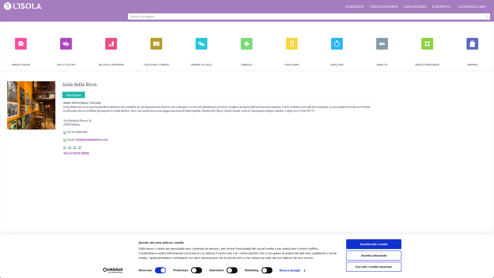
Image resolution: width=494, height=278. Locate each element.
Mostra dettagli (290, 270)
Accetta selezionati (374, 255)
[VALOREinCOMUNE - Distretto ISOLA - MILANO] (22, 6)
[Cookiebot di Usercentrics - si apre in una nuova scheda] (113, 270)
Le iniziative (355, 6)
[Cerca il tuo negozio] (487, 16)
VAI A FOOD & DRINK (76, 153)
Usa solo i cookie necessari (373, 266)
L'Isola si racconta (384, 6)
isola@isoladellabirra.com (92, 139)
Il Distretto (441, 6)
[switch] (196, 270)
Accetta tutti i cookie (374, 244)
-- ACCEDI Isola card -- (471, 6)
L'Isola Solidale (414, 6)
